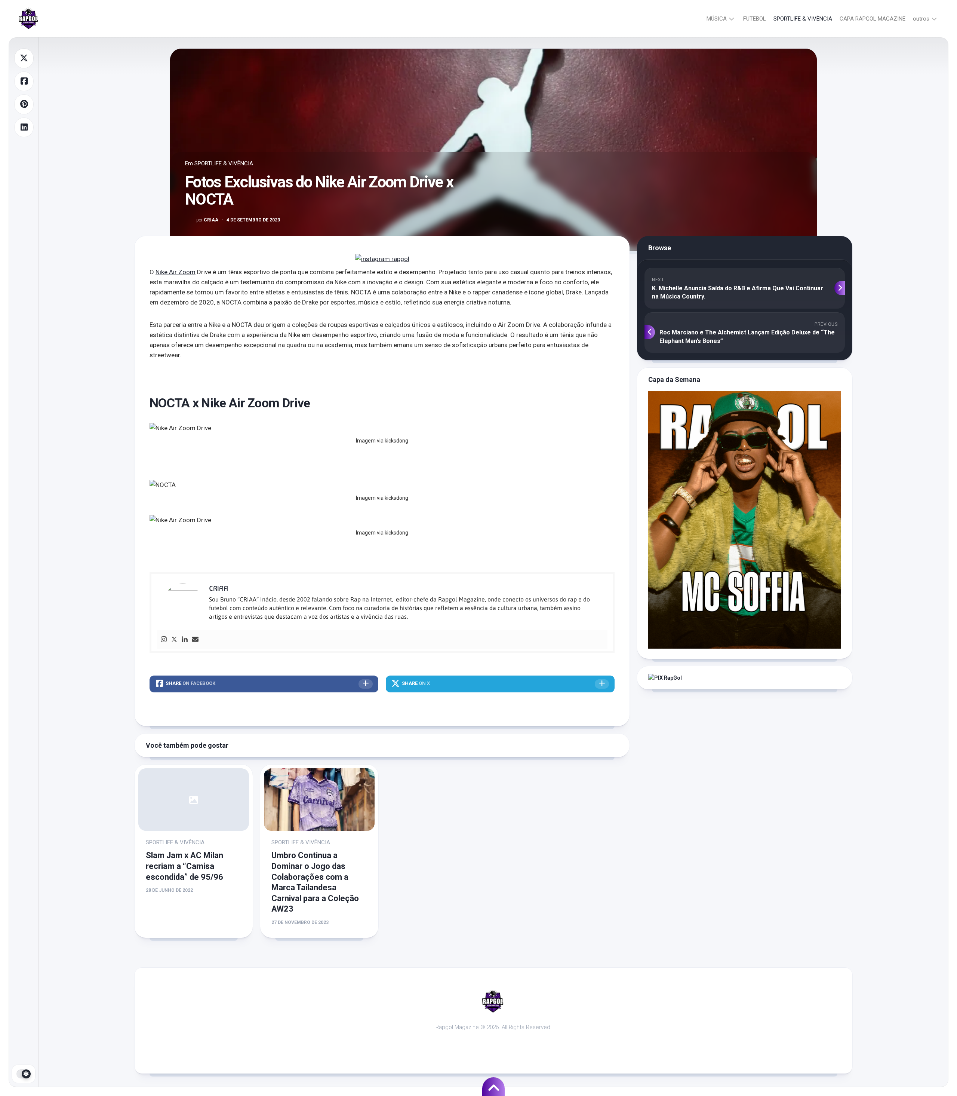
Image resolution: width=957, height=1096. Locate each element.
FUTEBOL (754, 18)
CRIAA (207, 220)
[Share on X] (24, 58)
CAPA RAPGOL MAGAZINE (872, 18)
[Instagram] (163, 640)
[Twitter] (174, 640)
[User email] (195, 640)
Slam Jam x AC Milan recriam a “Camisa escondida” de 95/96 (184, 866)
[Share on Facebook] (24, 81)
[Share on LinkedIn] (24, 127)
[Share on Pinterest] (24, 104)
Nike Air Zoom (176, 272)
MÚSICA (717, 18)
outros (921, 18)
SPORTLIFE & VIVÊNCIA (802, 18)
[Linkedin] (184, 640)
